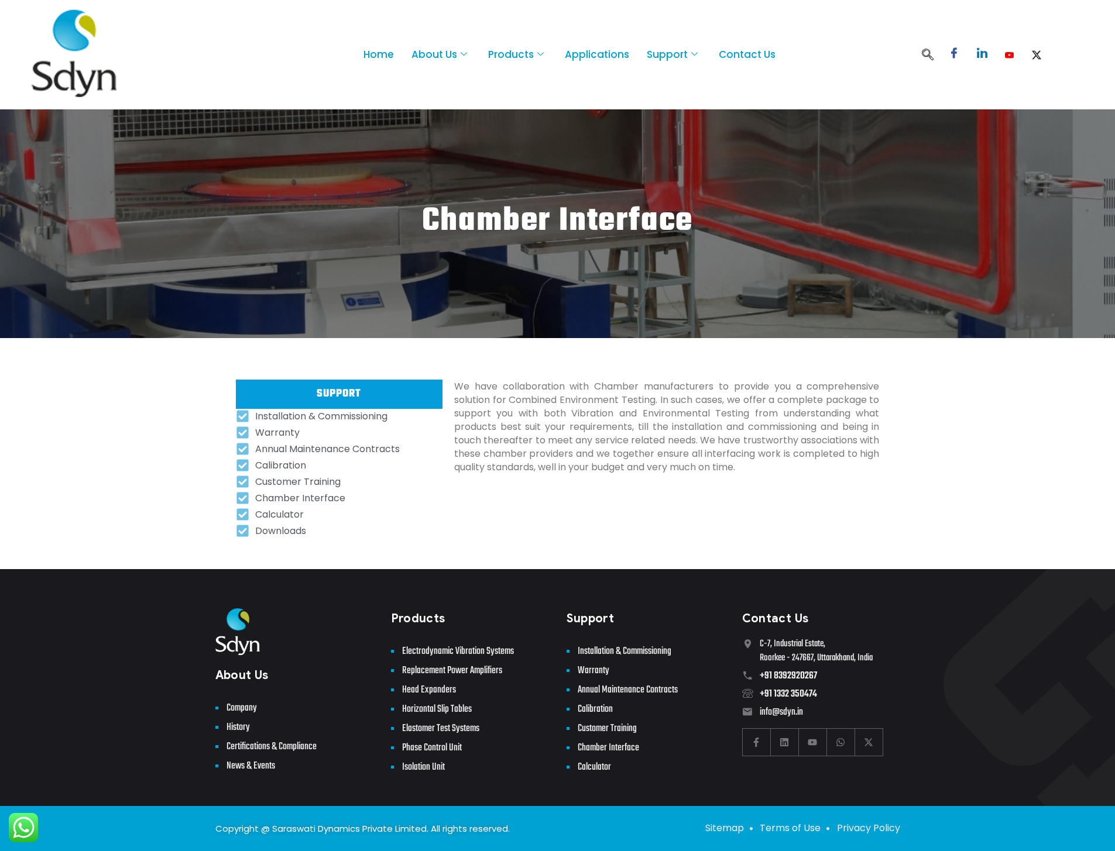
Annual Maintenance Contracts (628, 690)
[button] (928, 56)
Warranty (593, 670)
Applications (597, 54)
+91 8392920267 (788, 676)
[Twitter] (1036, 54)
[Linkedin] (785, 742)
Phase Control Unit (432, 748)
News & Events (251, 766)
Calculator (594, 767)
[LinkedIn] (982, 54)
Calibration (595, 709)
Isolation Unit (423, 767)
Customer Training (607, 728)
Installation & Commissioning (624, 651)
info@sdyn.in (781, 712)
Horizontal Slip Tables (437, 709)
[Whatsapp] (841, 742)
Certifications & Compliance (272, 746)
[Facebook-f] (757, 742)
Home (378, 54)
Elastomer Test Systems (440, 728)
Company (242, 708)
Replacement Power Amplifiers (452, 670)
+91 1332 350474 (788, 694)
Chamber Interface (608, 748)
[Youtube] (1009, 54)
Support (667, 54)
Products (511, 54)
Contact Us (747, 54)
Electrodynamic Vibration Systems (458, 651)
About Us (434, 54)
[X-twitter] (869, 742)
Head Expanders (429, 690)
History (238, 727)
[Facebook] (954, 54)
